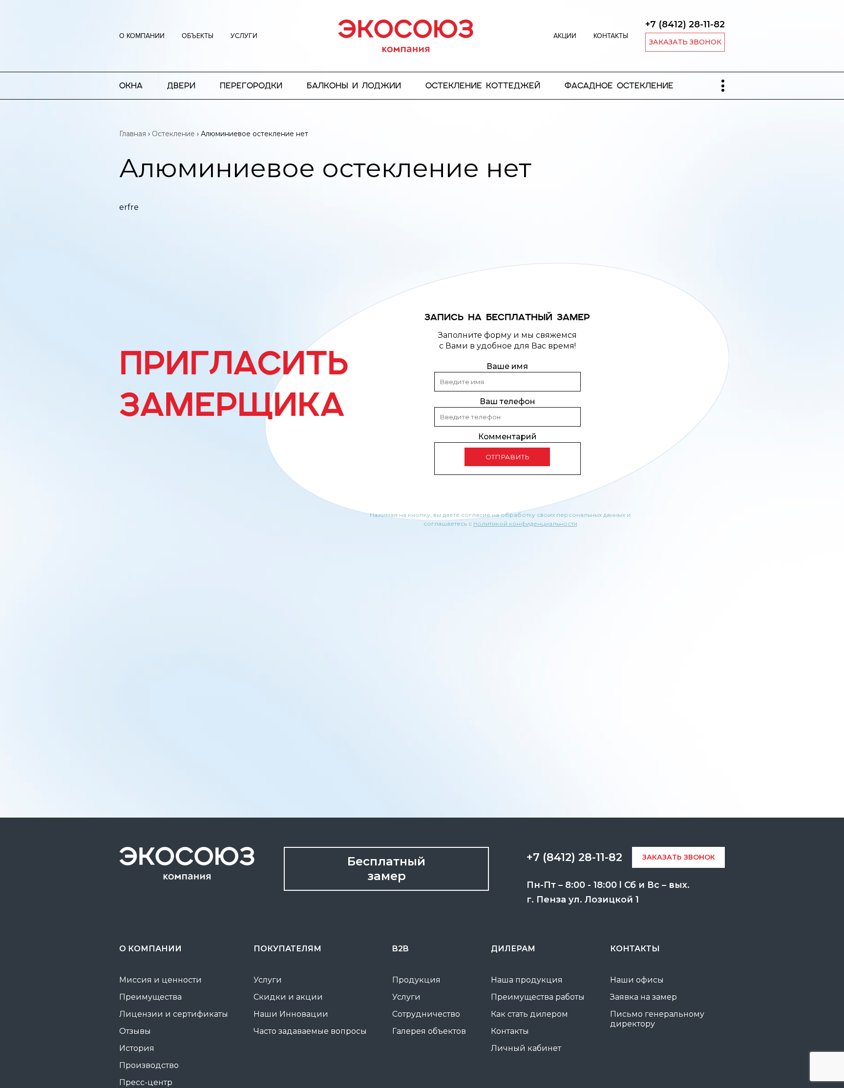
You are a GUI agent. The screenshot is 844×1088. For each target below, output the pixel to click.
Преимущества (150, 997)
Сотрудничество (426, 1014)
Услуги (244, 36)
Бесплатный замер (386, 868)
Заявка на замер (643, 997)
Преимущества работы (538, 997)
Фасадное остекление (619, 86)
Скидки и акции (288, 997)
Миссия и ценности (160, 980)
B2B (400, 948)
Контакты (610, 36)
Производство (149, 1065)
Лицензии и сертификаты (173, 1014)
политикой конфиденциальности (525, 523)
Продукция (416, 980)
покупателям (287, 948)
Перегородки (251, 86)
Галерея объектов (429, 1031)
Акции (564, 36)
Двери (181, 86)
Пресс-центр (145, 1082)
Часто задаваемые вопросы (310, 1031)
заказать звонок (685, 42)
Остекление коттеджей (482, 86)
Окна (131, 86)
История (136, 1048)
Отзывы (135, 1031)
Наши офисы (637, 980)
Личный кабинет (526, 1048)
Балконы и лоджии (354, 86)
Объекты (197, 36)
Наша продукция (527, 980)
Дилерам (513, 948)
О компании (142, 36)
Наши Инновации (290, 1014)
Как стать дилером (529, 1014)
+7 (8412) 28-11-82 (685, 24)
